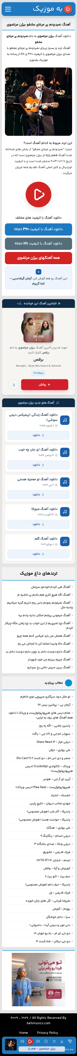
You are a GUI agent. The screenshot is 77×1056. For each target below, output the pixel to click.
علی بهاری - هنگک (58, 828)
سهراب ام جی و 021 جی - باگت (51, 734)
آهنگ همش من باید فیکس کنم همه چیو (43, 636)
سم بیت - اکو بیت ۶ (57, 876)
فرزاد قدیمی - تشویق (56, 852)
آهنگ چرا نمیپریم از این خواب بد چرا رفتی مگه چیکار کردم (39, 625)
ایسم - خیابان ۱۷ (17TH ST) (53, 860)
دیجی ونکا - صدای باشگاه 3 (52, 844)
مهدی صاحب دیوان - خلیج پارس (50, 803)
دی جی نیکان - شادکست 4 (53, 941)
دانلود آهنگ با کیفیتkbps (38, 229)
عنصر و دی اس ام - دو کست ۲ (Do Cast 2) (43, 758)
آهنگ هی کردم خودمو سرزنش (50, 587)
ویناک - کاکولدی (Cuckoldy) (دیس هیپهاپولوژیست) (49, 769)
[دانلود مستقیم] (14, 384)
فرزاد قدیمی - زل (59, 893)
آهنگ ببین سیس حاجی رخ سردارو (48, 667)
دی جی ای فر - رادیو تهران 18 (52, 933)
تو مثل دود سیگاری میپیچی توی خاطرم (45, 697)
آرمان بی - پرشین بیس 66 (54, 705)
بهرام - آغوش (61, 909)
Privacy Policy (47, 1033)
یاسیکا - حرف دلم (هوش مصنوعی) (47, 884)
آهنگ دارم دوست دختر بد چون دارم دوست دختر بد (38, 651)
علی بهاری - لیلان (59, 750)
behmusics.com (38, 1023)
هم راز (52, 155)
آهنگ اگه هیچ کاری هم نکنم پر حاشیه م (43, 595)
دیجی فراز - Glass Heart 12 (53, 742)
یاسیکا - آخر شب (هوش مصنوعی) (48, 811)
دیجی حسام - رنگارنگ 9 (55, 836)
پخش (42, 384)
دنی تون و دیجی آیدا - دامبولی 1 (50, 925)
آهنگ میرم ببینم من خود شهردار (49, 659)
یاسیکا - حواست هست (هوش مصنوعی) (44, 820)
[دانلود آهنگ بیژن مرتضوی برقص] (38, 327)
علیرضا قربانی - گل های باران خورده (48, 901)
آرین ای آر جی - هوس (56, 779)
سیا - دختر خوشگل (58, 917)
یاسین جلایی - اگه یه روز (54, 726)
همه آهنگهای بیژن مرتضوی (38, 258)
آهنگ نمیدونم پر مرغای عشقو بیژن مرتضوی (38, 24)
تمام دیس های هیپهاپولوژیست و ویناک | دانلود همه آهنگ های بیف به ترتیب (41, 715)
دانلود (36, 435)
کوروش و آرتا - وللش (56, 868)
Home (23, 1033)
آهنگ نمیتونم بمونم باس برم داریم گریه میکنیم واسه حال (40, 605)
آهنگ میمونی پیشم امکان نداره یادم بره (44, 615)
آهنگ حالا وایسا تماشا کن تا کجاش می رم (44, 644)
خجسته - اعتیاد (60, 795)
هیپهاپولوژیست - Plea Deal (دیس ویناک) (43, 787)
